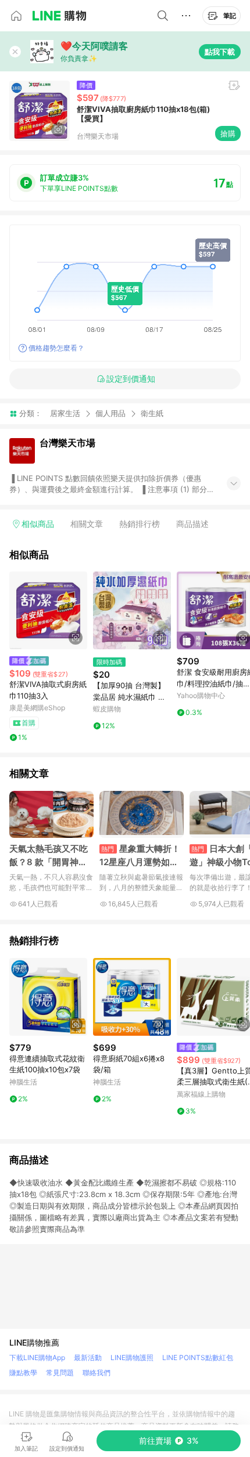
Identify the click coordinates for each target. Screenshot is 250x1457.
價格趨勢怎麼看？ (56, 348)
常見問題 (60, 1372)
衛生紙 (152, 413)
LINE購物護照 (131, 1357)
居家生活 (65, 413)
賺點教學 (23, 1372)
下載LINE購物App (37, 1357)
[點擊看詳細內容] (48, 610)
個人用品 (110, 413)
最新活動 (88, 1357)
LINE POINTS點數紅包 (197, 1357)
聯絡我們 (96, 1372)
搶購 (227, 133)
